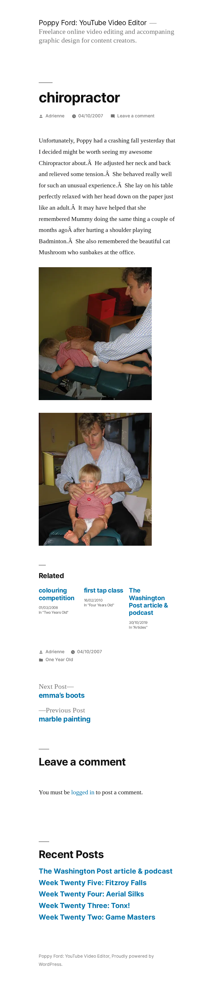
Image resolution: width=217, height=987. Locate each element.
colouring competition (57, 594)
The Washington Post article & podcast (148, 601)
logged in (82, 792)
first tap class (103, 590)
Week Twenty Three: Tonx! (84, 905)
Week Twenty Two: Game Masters (97, 917)
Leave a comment (136, 116)
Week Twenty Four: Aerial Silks (91, 894)
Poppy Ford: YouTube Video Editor (93, 22)
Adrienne (54, 116)
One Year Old (59, 659)
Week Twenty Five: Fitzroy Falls (93, 882)
